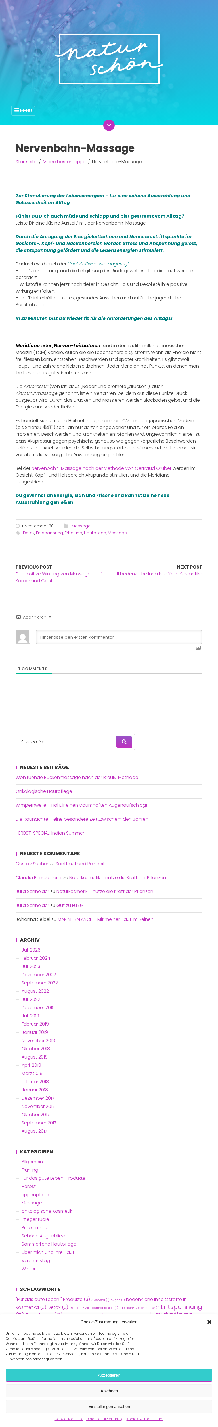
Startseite (26, 161)
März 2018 (32, 1073)
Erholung (73, 533)
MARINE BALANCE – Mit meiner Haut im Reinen (106, 919)
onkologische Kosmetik (47, 1211)
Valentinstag (36, 1260)
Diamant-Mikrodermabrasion (94, 1308)
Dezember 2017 (38, 1098)
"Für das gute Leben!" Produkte (53, 1299)
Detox (28, 533)
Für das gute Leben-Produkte (53, 1178)
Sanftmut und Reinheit (80, 863)
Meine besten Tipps (64, 161)
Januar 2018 (35, 1090)
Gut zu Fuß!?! (70, 905)
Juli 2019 (30, 1016)
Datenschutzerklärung (105, 1418)
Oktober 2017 (36, 1114)
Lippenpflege (36, 1194)
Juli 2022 (31, 999)
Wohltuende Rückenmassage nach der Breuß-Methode (77, 777)
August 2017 (34, 1131)
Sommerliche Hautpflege (49, 1244)
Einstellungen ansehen (109, 1406)
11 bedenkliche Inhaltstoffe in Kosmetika (159, 574)
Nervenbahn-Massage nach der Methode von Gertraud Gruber (101, 468)
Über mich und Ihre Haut (48, 1252)
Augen (118, 1300)
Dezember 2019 (38, 1007)
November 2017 (38, 1106)
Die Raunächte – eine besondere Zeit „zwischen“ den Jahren (82, 819)
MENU (26, 110)
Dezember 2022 (39, 974)
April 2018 (31, 1065)
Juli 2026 (31, 950)
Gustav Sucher (32, 863)
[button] (209, 1322)
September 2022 (40, 983)
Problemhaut (36, 1227)
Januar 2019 (35, 1032)
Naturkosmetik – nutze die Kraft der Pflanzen (117, 877)
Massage (81, 526)
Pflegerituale (35, 1219)
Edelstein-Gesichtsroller (139, 1308)
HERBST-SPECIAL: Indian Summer (50, 833)
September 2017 (39, 1123)
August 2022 (35, 991)
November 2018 (38, 1040)
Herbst (29, 1186)
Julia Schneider (32, 891)
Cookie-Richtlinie (69, 1418)
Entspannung (49, 533)
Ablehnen (109, 1390)
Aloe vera (100, 1300)
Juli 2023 (31, 966)
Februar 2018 (35, 1081)
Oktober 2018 (36, 1048)
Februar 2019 (35, 1024)
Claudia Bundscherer (39, 877)
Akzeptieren (109, 1375)
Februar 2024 (36, 958)
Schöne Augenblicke (44, 1236)
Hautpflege (95, 533)
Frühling (30, 1170)
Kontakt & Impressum (145, 1418)
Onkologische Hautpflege (44, 791)
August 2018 (35, 1057)
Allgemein (32, 1161)
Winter (28, 1268)
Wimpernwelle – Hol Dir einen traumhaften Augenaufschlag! (81, 805)
